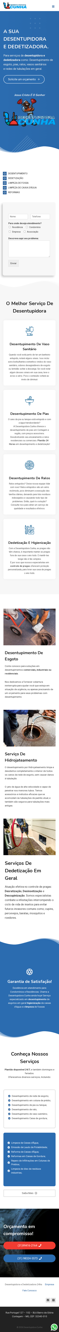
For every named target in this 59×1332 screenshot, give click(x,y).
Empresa (16, 231)
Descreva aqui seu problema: (23, 238)
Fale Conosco (30, 1290)
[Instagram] (53, 1300)
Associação (32, 231)
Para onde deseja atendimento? (25, 223)
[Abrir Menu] (53, 5)
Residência (17, 227)
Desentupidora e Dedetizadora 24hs (23, 1284)
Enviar (13, 263)
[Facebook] (48, 1300)
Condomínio (35, 227)
